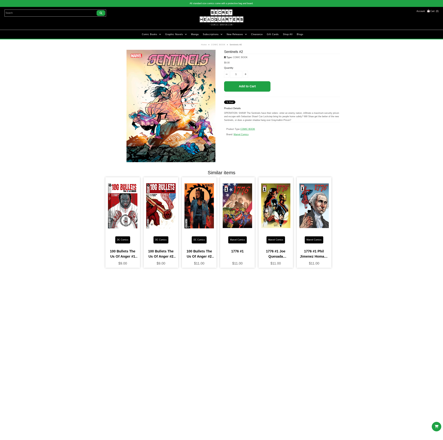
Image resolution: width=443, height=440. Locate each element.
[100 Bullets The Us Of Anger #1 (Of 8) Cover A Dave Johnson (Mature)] (122, 231)
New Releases (235, 34)
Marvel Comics (241, 134)
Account (421, 11)
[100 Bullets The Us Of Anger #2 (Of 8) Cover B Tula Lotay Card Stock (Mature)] (199, 231)
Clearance (257, 34)
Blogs (300, 34)
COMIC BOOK (218, 45)
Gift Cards (273, 34)
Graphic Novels (174, 34)
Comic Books (149, 34)
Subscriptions (211, 34)
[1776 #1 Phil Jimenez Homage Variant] (314, 231)
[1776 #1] (237, 231)
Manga (195, 34)
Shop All (288, 34)
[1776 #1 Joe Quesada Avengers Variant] (276, 231)
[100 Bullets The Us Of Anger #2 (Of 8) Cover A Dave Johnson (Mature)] (161, 231)
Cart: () (434, 11)
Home (204, 45)
